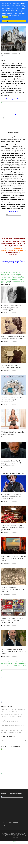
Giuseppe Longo (6, 53)
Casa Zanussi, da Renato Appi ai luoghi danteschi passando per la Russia (20, 663)
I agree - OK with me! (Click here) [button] (14, 21)
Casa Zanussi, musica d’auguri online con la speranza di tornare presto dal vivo (12, 528)
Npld (2, 279)
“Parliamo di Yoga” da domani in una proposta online (12, 433)
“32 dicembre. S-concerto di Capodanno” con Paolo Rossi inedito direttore (11, 497)
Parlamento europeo (17, 279)
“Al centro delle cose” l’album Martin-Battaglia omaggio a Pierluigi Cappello (11, 308)
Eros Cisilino (14, 277)
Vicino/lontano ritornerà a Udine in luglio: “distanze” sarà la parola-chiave (13, 558)
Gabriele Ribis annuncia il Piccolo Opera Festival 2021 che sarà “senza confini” (13, 651)
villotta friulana (9, 282)
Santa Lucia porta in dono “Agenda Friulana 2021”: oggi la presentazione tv (13, 400)
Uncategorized (4, 55)
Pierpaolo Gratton (15, 281)
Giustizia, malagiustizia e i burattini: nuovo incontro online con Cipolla (12, 589)
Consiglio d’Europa (18, 276)
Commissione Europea (6, 276)
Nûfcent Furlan (8, 279)
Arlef (19, 274)
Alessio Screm (13, 274)
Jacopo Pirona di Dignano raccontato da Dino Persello (11, 366)
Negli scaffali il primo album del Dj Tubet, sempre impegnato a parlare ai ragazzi (13, 620)
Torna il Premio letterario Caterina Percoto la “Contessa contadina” (13, 338)
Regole (17, 837)
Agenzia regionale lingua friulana (9, 272)
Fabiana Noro (21, 277)
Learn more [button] (5, 17)
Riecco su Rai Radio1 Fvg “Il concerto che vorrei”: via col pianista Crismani (11, 463)
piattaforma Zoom (5, 281)
